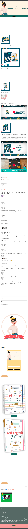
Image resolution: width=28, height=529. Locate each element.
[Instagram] (15, 525)
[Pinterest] (14, 525)
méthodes (17, 520)
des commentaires (3, 512)
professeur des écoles (5, 521)
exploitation (12, 519)
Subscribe (14, 369)
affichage (2, 517)
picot (24, 520)
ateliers (9, 517)
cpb (17, 518)
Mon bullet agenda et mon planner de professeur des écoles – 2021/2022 (12, 186)
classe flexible (4, 518)
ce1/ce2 (24, 517)
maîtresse (14, 520)
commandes (8, 518)
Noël (19, 520)
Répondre (2, 256)
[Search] (26, 486)
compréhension (11, 518)
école (18, 521)
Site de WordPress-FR (3, 513)
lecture (2, 520)
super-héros (16, 521)
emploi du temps (6, 519)
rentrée (13, 521)
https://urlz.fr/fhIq (7, 176)
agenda (4, 517)
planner (2, 521)
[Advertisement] (14, 25)
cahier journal (19, 517)
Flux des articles (3, 511)
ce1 (22, 517)
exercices (9, 519)
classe (1, 518)
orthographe (22, 520)
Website (2, 301)
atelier (6, 517)
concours (15, 518)
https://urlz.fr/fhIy (6, 177)
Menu (14, 16)
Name (2, 295)
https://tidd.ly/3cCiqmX (6, 179)
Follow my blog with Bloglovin (10, 489)
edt (1, 519)
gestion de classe (7, 185)
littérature (4, 520)
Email (2, 298)
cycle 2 (21, 518)
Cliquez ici (8, 346)
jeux (25, 519)
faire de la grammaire (16, 519)
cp (16, 518)
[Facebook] (12, 525)
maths (12, 520)
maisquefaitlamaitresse (8, 520)
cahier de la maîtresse (15, 517)
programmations (10, 521)
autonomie (11, 517)
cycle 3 (23, 518)
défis (25, 518)
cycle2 (19, 518)
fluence (20, 519)
